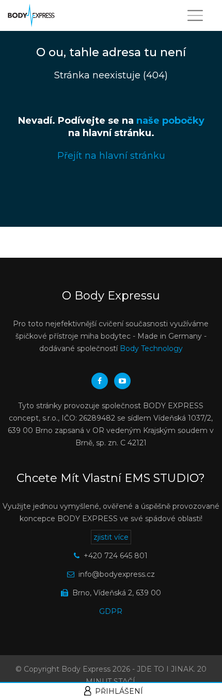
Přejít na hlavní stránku (111, 155)
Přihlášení (119, 691)
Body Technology (151, 348)
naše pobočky (170, 120)
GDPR (110, 611)
